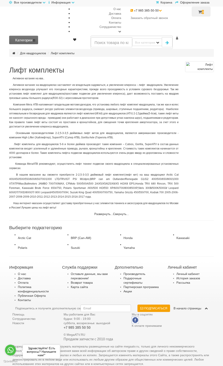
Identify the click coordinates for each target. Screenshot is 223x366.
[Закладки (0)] (74, 39)
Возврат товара (82, 282)
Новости (18, 323)
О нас (117, 9)
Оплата (116, 18)
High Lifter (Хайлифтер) (36, 137)
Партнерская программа (141, 287)
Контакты (115, 22)
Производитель (134, 274)
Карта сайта (79, 287)
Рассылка (183, 282)
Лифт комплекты (62, 53)
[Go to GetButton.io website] (10, 361)
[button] (177, 38)
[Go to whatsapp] (10, 350)
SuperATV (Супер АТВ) (66, 137)
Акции (127, 291)
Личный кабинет (187, 274)
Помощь (18, 314)
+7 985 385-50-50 (146, 10)
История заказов (188, 278)
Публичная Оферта (32, 295)
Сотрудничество (110, 27)
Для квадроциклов (33, 53)
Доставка (115, 13)
